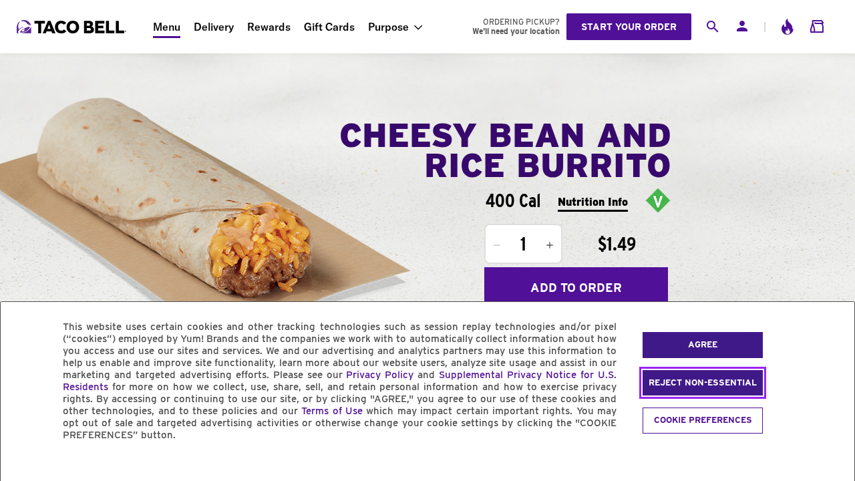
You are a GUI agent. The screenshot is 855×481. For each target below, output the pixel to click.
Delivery (214, 26)
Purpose (388, 26)
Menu (166, 26)
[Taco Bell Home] (73, 26)
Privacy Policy (379, 375)
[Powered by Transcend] (22, 465)
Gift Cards (329, 26)
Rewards (269, 26)
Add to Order (576, 288)
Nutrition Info (593, 202)
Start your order (629, 26)
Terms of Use (332, 411)
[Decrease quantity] (497, 245)
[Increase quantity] (549, 245)
